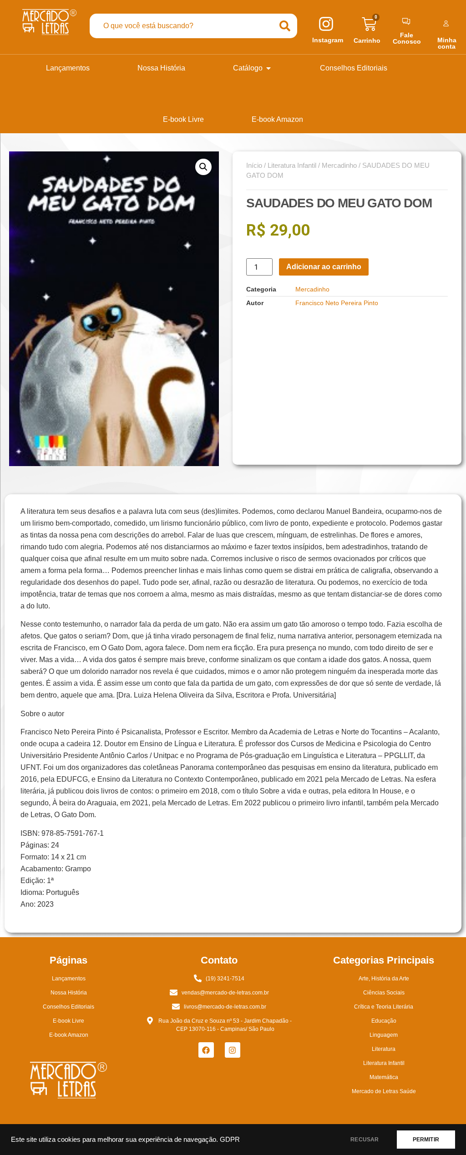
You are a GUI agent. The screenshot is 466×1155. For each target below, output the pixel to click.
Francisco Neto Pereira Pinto (336, 302)
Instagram (327, 40)
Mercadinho (339, 165)
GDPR (230, 1139)
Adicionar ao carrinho (323, 267)
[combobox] (181, 26)
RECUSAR (364, 1139)
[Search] (285, 26)
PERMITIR (426, 1139)
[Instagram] (232, 1050)
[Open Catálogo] (268, 68)
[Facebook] (206, 1050)
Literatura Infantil (292, 165)
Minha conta (446, 43)
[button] (203, 167)
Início (254, 165)
